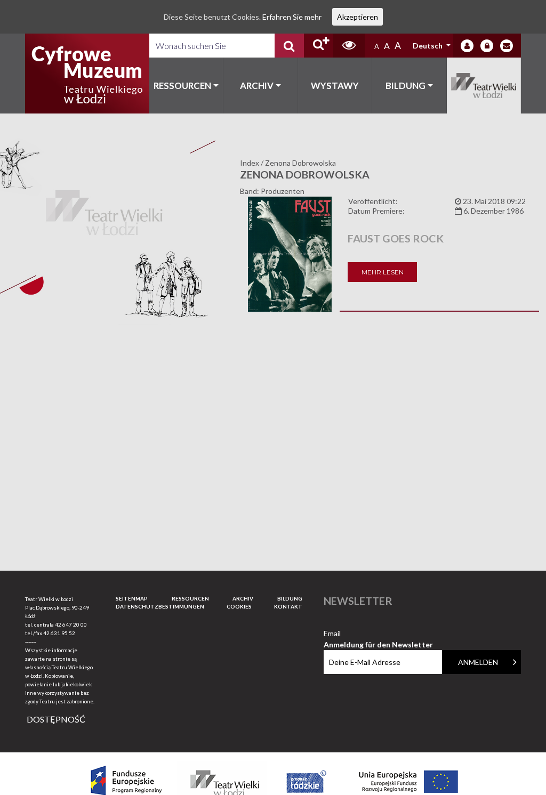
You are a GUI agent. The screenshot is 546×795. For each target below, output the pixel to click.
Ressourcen (182, 85)
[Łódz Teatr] (86, 73)
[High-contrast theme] (349, 46)
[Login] (467, 45)
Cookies (239, 606)
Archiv (257, 85)
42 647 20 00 (71, 624)
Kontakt (288, 606)
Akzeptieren (357, 16)
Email (378, 634)
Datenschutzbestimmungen (160, 606)
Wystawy (335, 85)
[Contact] (506, 45)
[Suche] (289, 46)
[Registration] (486, 45)
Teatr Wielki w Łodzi (484, 85)
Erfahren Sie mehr (292, 16)
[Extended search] (318, 46)
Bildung (405, 85)
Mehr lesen (383, 272)
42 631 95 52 (59, 633)
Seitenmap (132, 598)
